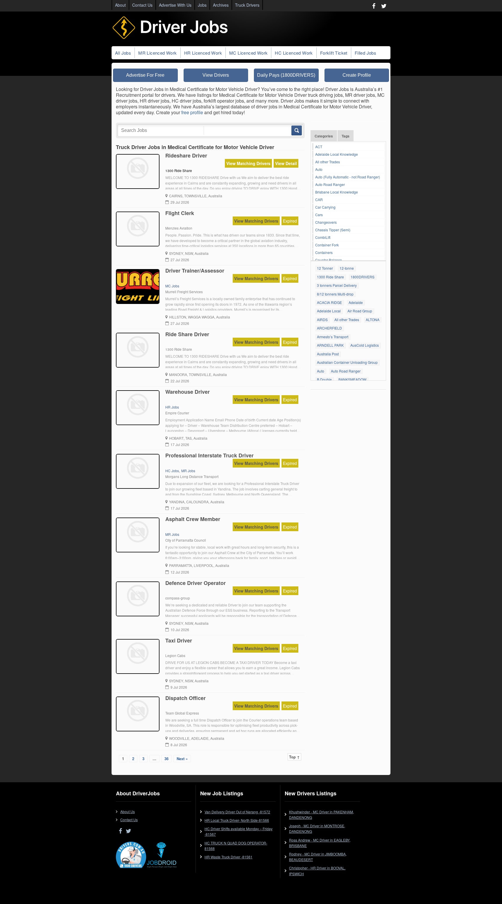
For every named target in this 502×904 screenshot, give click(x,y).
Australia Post (328, 353)
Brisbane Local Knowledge (336, 191)
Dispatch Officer (185, 698)
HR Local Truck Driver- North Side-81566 (237, 820)
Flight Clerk (179, 213)
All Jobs (123, 53)
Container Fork (327, 244)
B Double (324, 379)
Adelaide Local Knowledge (336, 154)
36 (166, 758)
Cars (319, 214)
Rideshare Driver (186, 155)
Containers (324, 252)
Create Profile (357, 75)
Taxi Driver (178, 640)
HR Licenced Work (203, 53)
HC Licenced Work (294, 53)
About (120, 5)
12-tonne (347, 268)
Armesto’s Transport (332, 336)
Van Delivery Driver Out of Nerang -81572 (237, 811)
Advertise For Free (145, 75)
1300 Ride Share (330, 276)
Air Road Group (359, 310)
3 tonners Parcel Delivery (337, 285)
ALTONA (372, 319)
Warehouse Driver (187, 391)
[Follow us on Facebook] (374, 5)
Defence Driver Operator (195, 583)
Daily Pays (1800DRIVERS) (286, 75)
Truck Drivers (247, 5)
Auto (318, 169)
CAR (319, 199)
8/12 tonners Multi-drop (335, 293)
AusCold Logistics (364, 345)
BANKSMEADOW (352, 379)
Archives (221, 5)
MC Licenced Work (248, 53)
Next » (182, 758)
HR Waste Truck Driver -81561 (228, 856)
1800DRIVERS (362, 276)
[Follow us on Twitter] (384, 5)
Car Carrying (325, 207)
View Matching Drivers (248, 163)
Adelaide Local (329, 310)
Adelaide (356, 302)
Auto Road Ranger (330, 184)
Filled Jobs (365, 53)
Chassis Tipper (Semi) (332, 229)
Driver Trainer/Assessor (194, 270)
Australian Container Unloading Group (347, 362)
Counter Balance (328, 259)
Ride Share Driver (187, 334)
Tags (345, 136)
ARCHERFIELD (329, 327)
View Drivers (215, 75)
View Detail (286, 163)
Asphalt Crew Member (192, 519)
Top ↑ (294, 757)
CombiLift (322, 237)
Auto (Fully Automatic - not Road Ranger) (347, 176)
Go (296, 130)
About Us (127, 811)
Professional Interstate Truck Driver (209, 455)
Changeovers (326, 222)
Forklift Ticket (333, 53)
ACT (318, 146)
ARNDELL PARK (330, 345)
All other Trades (327, 161)
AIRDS (322, 319)
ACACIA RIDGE (329, 302)
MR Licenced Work (157, 53)
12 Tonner (325, 268)
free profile (192, 112)
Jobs (202, 5)
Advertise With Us (175, 5)
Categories (324, 136)
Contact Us (142, 5)
